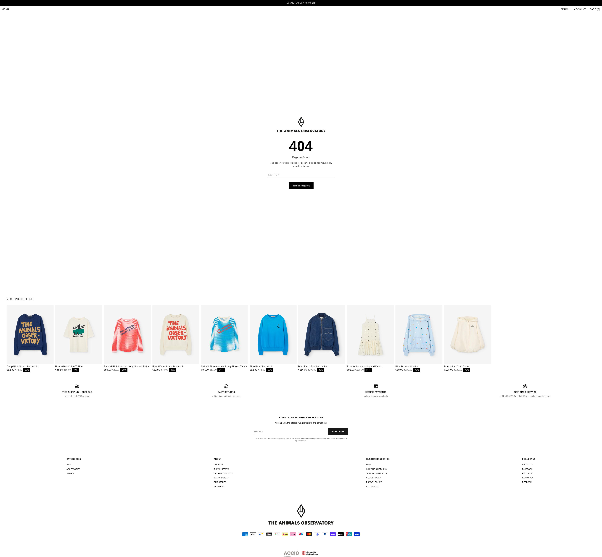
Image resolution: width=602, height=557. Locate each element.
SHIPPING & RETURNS (376, 469)
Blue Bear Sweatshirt (261, 366)
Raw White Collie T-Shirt (69, 366)
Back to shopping (301, 185)
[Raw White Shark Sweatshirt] (175, 334)
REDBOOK (527, 482)
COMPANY (218, 465)
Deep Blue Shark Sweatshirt (22, 366)
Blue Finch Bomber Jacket (312, 366)
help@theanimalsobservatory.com (534, 396)
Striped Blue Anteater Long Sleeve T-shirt (224, 366)
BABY (68, 465)
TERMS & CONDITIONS (376, 473)
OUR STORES (220, 482)
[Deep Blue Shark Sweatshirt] (30, 334)
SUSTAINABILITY (221, 478)
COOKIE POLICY (373, 478)
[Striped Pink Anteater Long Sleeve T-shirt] (127, 334)
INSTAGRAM (527, 465)
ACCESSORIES (73, 469)
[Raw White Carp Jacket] (467, 334)
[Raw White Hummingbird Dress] (370, 334)
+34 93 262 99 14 (508, 396)
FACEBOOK (527, 469)
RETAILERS (219, 486)
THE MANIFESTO (221, 469)
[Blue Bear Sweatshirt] (273, 334)
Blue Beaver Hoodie (406, 366)
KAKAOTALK (527, 478)
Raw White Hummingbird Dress (364, 366)
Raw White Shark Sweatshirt (168, 366)
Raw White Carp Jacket (457, 366)
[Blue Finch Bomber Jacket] (321, 334)
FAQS (368, 465)
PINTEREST (527, 473)
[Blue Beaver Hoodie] (418, 334)
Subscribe (338, 431)
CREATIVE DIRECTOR (223, 473)
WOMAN (70, 473)
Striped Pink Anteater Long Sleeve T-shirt (127, 366)
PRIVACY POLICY (374, 482)
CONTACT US (372, 486)
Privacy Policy (284, 438)
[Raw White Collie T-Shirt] (78, 334)
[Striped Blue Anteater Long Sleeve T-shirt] (224, 334)
